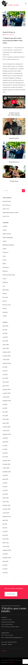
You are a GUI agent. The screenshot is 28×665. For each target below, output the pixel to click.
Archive (7, 34)
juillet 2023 (5, 442)
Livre (4, 286)
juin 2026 (5, 329)
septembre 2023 (7, 434)
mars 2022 (5, 494)
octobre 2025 (6, 359)
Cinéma (4, 248)
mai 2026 (5, 333)
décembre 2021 (6, 505)
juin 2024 (5, 404)
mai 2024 (5, 408)
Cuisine (4, 260)
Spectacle (5, 312)
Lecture (4, 278)
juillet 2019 (5, 561)
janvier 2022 (6, 501)
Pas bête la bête (7, 201)
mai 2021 (5, 528)
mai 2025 (5, 371)
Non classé (5, 297)
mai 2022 (5, 486)
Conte (4, 256)
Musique (12, 34)
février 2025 (6, 382)
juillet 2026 (5, 326)
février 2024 (6, 419)
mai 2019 (5, 569)
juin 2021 (5, 524)
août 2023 (5, 438)
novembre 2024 (6, 393)
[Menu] (25, 3)
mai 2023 (5, 449)
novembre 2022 (6, 464)
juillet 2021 (5, 520)
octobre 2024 (6, 397)
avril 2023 (5, 453)
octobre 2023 (6, 430)
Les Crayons (10, 662)
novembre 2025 (6, 356)
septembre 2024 (7, 400)
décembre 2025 (6, 352)
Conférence (5, 252)
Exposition (5, 271)
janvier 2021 (6, 542)
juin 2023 (5, 445)
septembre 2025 (7, 363)
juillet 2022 (5, 479)
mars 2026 (5, 341)
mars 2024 (5, 415)
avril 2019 (5, 572)
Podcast (5, 308)
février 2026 (6, 344)
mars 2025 (5, 378)
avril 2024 (5, 412)
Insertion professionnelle (9, 275)
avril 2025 (5, 374)
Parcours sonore (7, 305)
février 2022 (6, 498)
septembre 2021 (7, 516)
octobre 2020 (6, 546)
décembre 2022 (6, 460)
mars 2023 (5, 457)
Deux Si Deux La (7, 205)
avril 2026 (5, 337)
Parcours (5, 301)
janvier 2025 (6, 385)
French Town (6, 209)
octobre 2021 (6, 513)
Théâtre (5, 316)
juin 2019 (5, 565)
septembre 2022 (7, 471)
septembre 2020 (7, 550)
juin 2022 (5, 483)
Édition (4, 263)
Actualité (5, 226)
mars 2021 (5, 535)
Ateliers (5, 241)
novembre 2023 (6, 427)
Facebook (4, 651)
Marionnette (6, 290)
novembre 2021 (6, 509)
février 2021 (6, 539)
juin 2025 (5, 367)
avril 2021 (5, 531)
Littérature (5, 282)
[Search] (23, 190)
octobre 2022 (6, 468)
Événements (6, 267)
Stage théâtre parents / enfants (10, 212)
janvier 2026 (6, 348)
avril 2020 (5, 554)
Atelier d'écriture (7, 234)
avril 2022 (5, 490)
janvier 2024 (6, 423)
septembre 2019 (7, 557)
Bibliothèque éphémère (8, 245)
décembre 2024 (6, 389)
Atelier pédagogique (8, 237)
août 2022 (5, 475)
